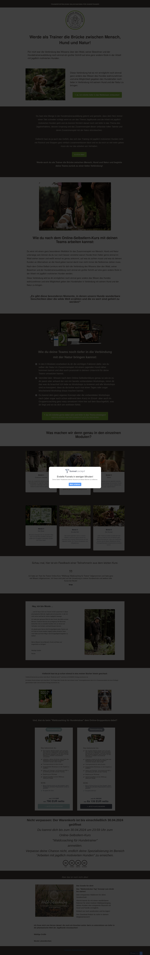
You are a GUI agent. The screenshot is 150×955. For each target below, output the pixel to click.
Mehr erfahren (75, 484)
